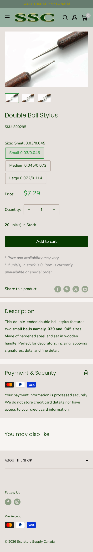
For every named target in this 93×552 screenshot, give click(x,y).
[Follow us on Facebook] (8, 502)
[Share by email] (85, 289)
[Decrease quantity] (29, 210)
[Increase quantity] (54, 210)
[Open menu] (7, 17)
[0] (84, 18)
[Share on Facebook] (57, 289)
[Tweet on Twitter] (75, 289)
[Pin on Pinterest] (66, 289)
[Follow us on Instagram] (17, 502)
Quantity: (13, 209)
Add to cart (46, 241)
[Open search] (65, 17)
